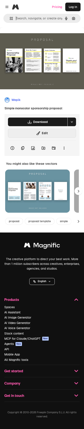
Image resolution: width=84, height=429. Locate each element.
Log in (73, 7)
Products (11, 299)
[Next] (78, 191)
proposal (14, 221)
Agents (12, 344)
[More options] (64, 148)
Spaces (9, 307)
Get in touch (14, 395)
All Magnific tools (16, 360)
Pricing (57, 7)
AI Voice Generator (17, 328)
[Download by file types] (71, 122)
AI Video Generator (17, 323)
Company (12, 383)
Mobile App (12, 354)
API (6, 349)
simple (64, 221)
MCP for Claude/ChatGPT (26, 339)
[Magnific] (42, 246)
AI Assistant (12, 312)
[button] (42, 281)
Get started (13, 371)
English (42, 281)
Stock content (14, 333)
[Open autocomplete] (10, 18)
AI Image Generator (17, 317)
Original (28, 37)
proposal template (39, 221)
